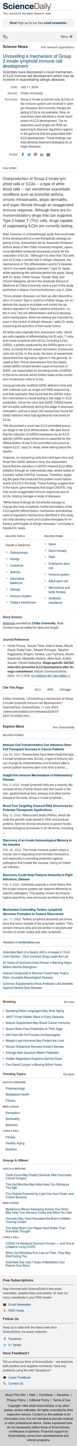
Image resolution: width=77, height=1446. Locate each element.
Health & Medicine (18, 545)
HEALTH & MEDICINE (14, 1082)
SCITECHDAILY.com (29, 942)
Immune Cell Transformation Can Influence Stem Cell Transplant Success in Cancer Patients (37, 747)
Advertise (63, 1395)
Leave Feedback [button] (19, 1377)
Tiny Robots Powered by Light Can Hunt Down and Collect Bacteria (39, 1195)
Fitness (10, 1100)
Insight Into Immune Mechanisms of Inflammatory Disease (38, 777)
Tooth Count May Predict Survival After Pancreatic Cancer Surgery (39, 1176)
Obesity (15, 589)
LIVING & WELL (11, 1130)
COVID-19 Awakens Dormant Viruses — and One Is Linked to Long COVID (40, 1245)
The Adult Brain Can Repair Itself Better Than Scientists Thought (36, 1229)
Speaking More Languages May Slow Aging (35, 1011)
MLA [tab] (38, 689)
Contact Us (15, 1383)
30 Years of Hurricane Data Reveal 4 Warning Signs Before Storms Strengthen (37, 964)
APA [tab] (50, 689)
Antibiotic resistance (55, 600)
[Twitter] (29, 154)
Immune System (20, 596)
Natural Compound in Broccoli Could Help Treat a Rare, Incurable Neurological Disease (36, 975)
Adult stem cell (58, 581)
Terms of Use (61, 1400)
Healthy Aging (15, 1143)
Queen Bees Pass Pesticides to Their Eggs (34, 1029)
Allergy (14, 559)
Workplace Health (17, 1094)
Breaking (9, 1001)
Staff (32, 1395)
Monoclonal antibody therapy (60, 589)
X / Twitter (14, 1345)
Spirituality (13, 1119)
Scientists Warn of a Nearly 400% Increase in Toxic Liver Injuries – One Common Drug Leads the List (36, 954)
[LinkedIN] (42, 154)
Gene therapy (58, 550)
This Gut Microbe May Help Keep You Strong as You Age (37, 1186)
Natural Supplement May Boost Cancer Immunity (38, 1023)
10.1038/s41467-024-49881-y (50, 675)
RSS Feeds (16, 1310)
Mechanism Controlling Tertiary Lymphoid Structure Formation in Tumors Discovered (33, 911)
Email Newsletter (19, 1304)
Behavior (12, 1125)
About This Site (15, 1395)
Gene (52, 544)
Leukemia (16, 565)
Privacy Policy (16, 1400)
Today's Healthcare (23, 602)
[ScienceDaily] (27, 6)
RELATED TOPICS (15, 536)
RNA (52, 557)
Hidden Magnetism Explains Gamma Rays (34, 1058)
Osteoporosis (19, 552)
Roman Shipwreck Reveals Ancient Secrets (35, 1046)
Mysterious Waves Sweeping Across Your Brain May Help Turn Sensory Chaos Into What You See (39, 1211)
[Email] (48, 154)
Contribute (46, 1395)
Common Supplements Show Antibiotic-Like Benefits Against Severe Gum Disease (38, 985)
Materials (9, 623)
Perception (13, 1113)
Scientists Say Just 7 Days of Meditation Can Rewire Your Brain (35, 1264)
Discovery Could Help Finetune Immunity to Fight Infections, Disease (38, 877)
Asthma (15, 572)
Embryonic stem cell (59, 565)
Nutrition (11, 1149)
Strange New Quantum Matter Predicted (32, 1052)
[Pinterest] (35, 154)
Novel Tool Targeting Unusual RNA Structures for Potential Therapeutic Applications (38, 807)
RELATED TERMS (53, 536)
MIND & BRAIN (11, 1106)
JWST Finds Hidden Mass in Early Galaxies (35, 1017)
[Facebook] (23, 154)
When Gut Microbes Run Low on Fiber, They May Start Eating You (38, 1254)
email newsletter (55, 23)
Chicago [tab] (65, 689)
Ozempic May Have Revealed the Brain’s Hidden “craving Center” (38, 1220)
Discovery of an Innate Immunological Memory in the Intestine (37, 842)
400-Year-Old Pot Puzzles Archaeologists (33, 1035)
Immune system (59, 574)
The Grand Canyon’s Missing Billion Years (34, 1064)
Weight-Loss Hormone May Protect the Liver (35, 1040)
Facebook (14, 1339)
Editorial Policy (39, 1400)
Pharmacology (15, 1088)
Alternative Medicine (17, 580)
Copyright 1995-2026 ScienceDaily (31, 1405)
